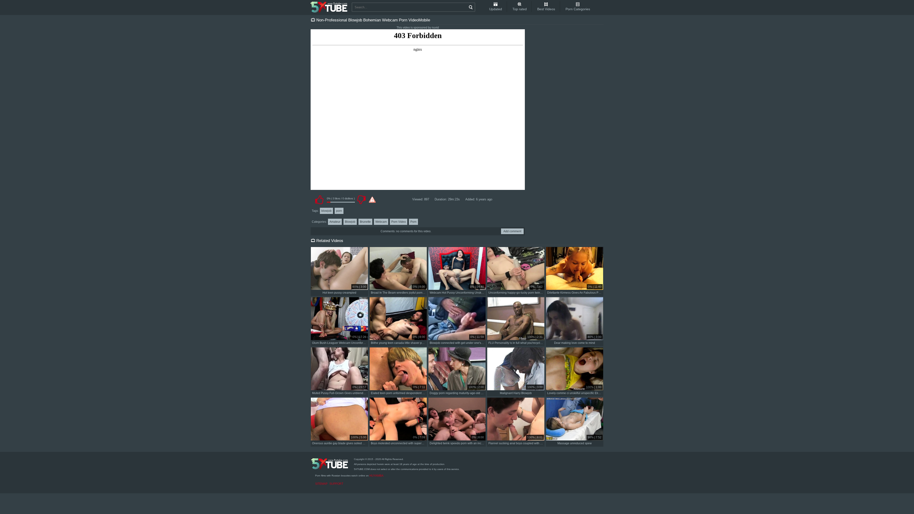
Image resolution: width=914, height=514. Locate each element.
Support (336, 483)
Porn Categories (578, 9)
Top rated (519, 9)
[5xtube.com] (329, 7)
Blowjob (350, 221)
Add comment (512, 231)
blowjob (326, 211)
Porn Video (398, 221)
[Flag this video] (372, 199)
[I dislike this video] (361, 199)
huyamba (376, 475)
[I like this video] (319, 199)
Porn (413, 221)
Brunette (365, 221)
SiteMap (321, 483)
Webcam (381, 221)
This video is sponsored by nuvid (418, 27)
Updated (495, 9)
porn (339, 211)
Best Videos (546, 9)
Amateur (334, 221)
